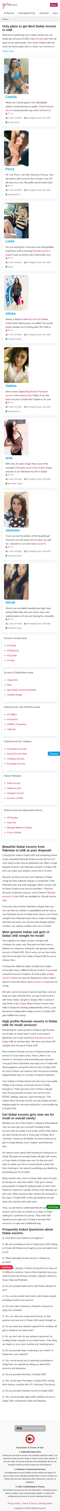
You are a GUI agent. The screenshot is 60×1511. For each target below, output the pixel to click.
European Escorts (16, 763)
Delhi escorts (13, 783)
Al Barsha (9, 13)
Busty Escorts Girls (17, 753)
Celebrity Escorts (15, 758)
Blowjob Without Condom (19, 827)
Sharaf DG (12, 680)
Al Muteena (12, 650)
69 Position (12, 817)
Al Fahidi (11, 645)
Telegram (53, 753)
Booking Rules (45, 1503)
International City (26, 13)
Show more (8, 51)
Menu (54, 5)
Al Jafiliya (12, 714)
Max (9, 685)
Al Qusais (12, 655)
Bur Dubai (21, 1003)
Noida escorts (14, 788)
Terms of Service (30, 1503)
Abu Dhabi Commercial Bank (21, 690)
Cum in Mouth (14, 832)
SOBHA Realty (14, 694)
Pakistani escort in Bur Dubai (29, 467)
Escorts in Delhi (15, 798)
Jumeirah (44, 13)
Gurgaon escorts (15, 793)
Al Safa (10, 660)
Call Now (6, 1267)
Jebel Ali (11, 729)
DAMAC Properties (16, 724)
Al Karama (12, 719)
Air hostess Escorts (17, 748)
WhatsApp (53, 1207)
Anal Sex (11, 822)
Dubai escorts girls (39, 38)
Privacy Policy (14, 1503)
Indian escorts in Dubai (38, 982)
